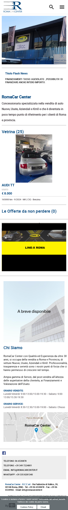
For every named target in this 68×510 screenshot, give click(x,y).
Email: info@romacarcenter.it (20, 470)
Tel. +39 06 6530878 (34, 487)
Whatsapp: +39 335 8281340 (18, 474)
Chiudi (43, 507)
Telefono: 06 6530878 (15, 460)
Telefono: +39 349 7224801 (17, 465)
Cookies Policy (26, 507)
